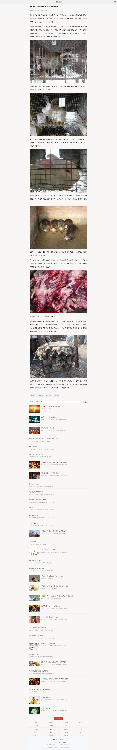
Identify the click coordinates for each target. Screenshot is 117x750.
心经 (81, 729)
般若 (81, 732)
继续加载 (58, 718)
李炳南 (50, 732)
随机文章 (48, 395)
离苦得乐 (51, 735)
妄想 (66, 725)
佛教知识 (36, 725)
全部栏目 (41, 395)
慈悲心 (35, 732)
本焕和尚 (36, 729)
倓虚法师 (66, 729)
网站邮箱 (65, 742)
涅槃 (51, 729)
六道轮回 (66, 732)
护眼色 (42, 10)
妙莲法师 (81, 722)
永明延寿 (66, 735)
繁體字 (35, 10)
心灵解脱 (51, 725)
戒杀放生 (81, 725)
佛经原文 (60, 742)
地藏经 (66, 722)
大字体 (39, 10)
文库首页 (33, 395)
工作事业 (81, 735)
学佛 (36, 722)
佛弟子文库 (59, 2)
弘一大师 (51, 722)
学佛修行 (36, 735)
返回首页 (52, 742)
